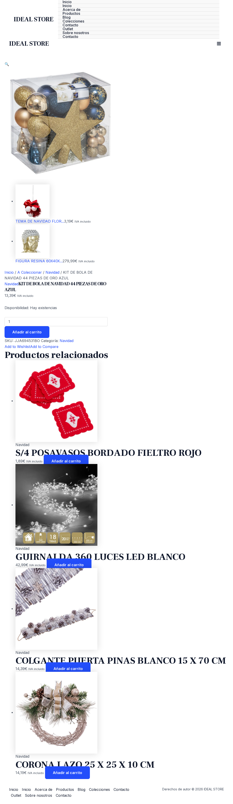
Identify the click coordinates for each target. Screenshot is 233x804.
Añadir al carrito (27, 332)
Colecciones (73, 21)
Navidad (52, 272)
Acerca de (72, 10)
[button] (7, 64)
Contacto (70, 25)
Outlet (68, 29)
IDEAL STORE (33, 19)
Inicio (67, 2)
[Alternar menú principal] (219, 44)
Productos (71, 13)
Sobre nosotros (76, 33)
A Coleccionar (29, 272)
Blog (67, 17)
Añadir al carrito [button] (66, 461)
